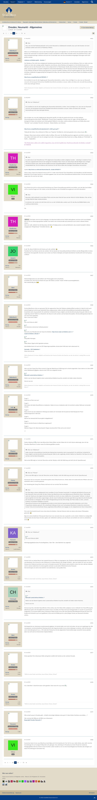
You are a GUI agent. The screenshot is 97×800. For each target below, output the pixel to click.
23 (11, 33)
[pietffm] (26, 781)
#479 (91, 712)
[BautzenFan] (31, 781)
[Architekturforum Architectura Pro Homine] (48, 12)
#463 (91, 152)
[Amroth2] (4, 784)
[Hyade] (23, 781)
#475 (91, 586)
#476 (91, 623)
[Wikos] (28, 781)
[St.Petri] (4, 781)
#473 (91, 527)
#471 (91, 439)
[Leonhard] (45, 781)
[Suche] (92, 2)
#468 (91, 305)
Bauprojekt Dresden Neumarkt (32, 720)
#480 (91, 739)
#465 (91, 216)
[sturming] (7, 781)
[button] (68, 2)
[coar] (7, 784)
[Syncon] (34, 781)
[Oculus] (15, 781)
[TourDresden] (37, 781)
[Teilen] (93, 33)
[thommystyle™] (9, 781)
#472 (91, 468)
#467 (91, 275)
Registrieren (85, 2)
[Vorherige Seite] (3, 33)
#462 (91, 97)
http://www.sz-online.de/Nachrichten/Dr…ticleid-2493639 (44, 169)
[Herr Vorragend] (18, 781)
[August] (20, 781)
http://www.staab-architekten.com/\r (62, 331)
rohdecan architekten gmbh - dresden (34, 60)
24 (13, 33)
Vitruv (27, 219)
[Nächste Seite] (24, 33)
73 (22, 33)
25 (16, 33)
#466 (91, 245)
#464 (91, 184)
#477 (91, 652)
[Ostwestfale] (39, 781)
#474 (91, 557)
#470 (91, 395)
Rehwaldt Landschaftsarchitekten (33, 375)
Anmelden (77, 2)
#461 (91, 38)
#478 (91, 682)
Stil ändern (92, 792)
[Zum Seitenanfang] (94, 797)
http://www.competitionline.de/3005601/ (35, 77)
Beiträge (7, 58)
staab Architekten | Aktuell (31, 333)
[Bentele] (42, 781)
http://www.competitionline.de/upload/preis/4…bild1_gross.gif (41, 129)
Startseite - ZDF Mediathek (31, 349)
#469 (91, 365)
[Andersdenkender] (12, 781)
